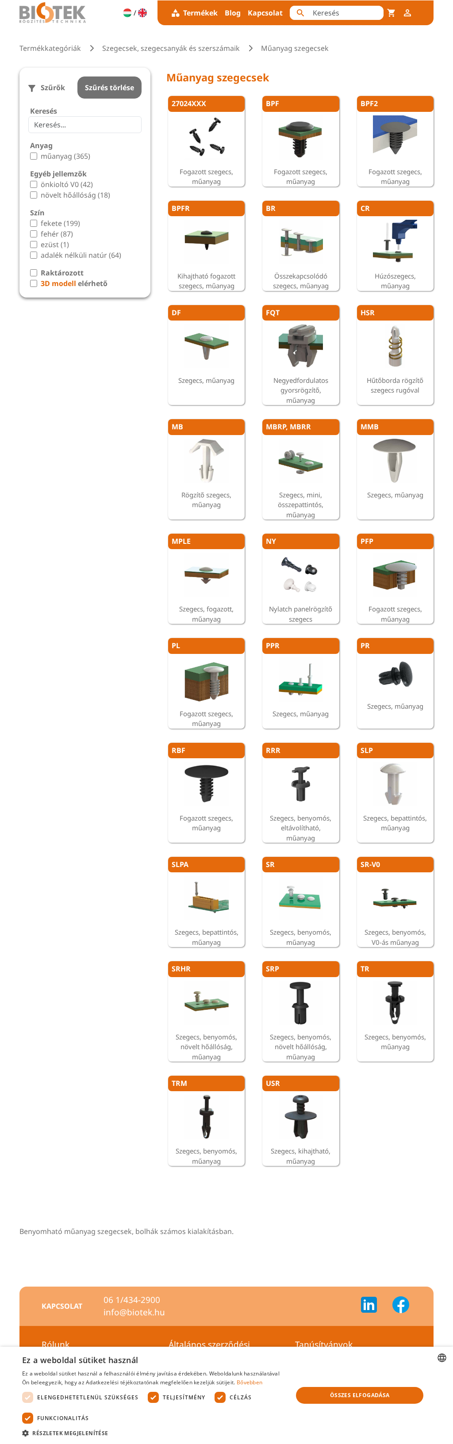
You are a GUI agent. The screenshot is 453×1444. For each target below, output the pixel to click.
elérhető (74, 283)
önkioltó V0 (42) (67, 184)
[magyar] (127, 12)
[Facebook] (400, 1306)
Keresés (43, 111)
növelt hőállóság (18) (75, 195)
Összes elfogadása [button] (360, 1395)
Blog (233, 13)
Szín (37, 213)
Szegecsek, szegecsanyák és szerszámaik (171, 48)
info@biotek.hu (134, 1312)
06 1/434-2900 (132, 1300)
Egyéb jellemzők (58, 174)
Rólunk (55, 1344)
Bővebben (249, 1382)
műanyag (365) (65, 156)
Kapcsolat (265, 13)
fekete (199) (60, 223)
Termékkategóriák (50, 48)
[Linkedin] (374, 1306)
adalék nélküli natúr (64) (81, 255)
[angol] (142, 12)
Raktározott (62, 273)
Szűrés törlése (109, 87)
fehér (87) (57, 234)
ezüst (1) (55, 244)
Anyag (41, 145)
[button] (153, 1433)
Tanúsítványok (324, 1344)
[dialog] (226, 1395)
